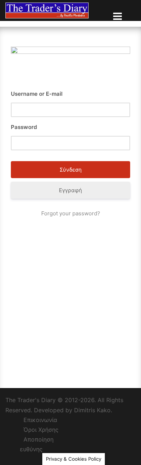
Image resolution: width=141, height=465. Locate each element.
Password (24, 127)
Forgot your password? (70, 213)
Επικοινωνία (40, 419)
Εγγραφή (70, 190)
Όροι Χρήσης (41, 429)
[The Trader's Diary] (47, 10)
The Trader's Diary (30, 400)
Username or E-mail (37, 93)
